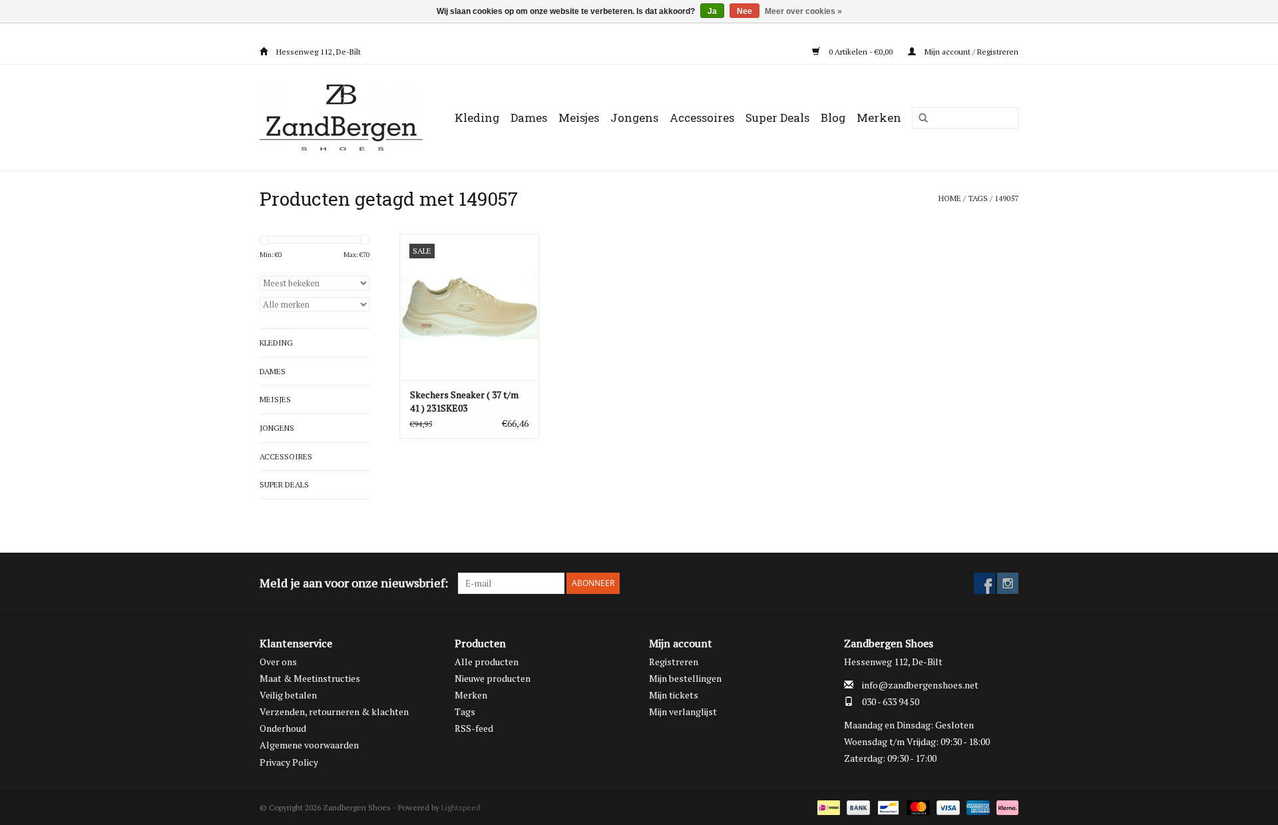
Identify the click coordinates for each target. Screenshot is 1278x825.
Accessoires (702, 117)
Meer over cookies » (803, 11)
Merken (879, 117)
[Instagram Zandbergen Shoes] (1007, 583)
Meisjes (578, 117)
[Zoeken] (918, 118)
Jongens (634, 117)
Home (950, 198)
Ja (712, 11)
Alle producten (487, 661)
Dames (529, 117)
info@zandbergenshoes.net (920, 685)
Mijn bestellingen (685, 678)
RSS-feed (474, 728)
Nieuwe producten (493, 678)
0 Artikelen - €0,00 (861, 52)
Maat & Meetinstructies (310, 678)
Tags (978, 198)
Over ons (278, 661)
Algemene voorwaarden (309, 744)
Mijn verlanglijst (683, 711)
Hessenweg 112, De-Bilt (317, 52)
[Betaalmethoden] (827, 807)
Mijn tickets (673, 694)
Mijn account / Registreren (970, 52)
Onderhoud (283, 728)
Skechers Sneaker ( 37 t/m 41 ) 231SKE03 (464, 401)
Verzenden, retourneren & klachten (334, 711)
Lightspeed (461, 807)
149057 (1006, 198)
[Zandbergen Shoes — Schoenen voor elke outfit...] (344, 117)
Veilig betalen (288, 694)
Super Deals (777, 117)
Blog (833, 117)
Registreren (673, 661)
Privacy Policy (289, 762)
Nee (744, 11)
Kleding (477, 117)
